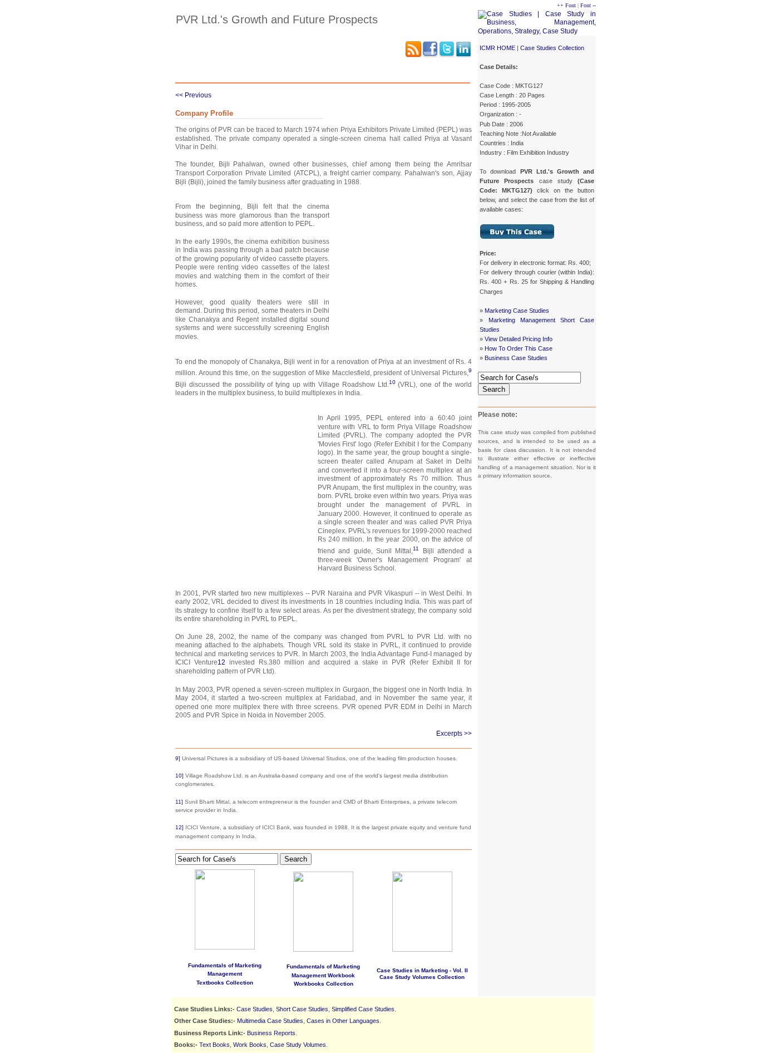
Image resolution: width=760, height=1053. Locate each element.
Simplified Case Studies (363, 1009)
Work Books (250, 1044)
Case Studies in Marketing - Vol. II (422, 970)
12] (179, 827)
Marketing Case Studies (517, 310)
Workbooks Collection (323, 984)
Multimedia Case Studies (270, 1020)
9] (177, 758)
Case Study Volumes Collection (422, 977)
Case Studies (254, 1009)
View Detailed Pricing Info (518, 339)
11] (179, 802)
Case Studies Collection (552, 48)
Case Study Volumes (298, 1044)
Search (493, 389)
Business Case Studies (516, 358)
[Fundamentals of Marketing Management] (225, 907)
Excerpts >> (454, 733)
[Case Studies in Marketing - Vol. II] (422, 950)
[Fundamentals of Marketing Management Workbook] (323, 949)
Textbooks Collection (224, 983)
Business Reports (271, 1033)
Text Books (214, 1044)
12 (221, 662)
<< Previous (193, 95)
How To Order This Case (518, 348)
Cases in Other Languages (343, 1020)
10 (392, 382)
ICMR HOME (497, 48)
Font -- (588, 5)
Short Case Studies (302, 1009)
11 (416, 548)
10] (179, 775)
